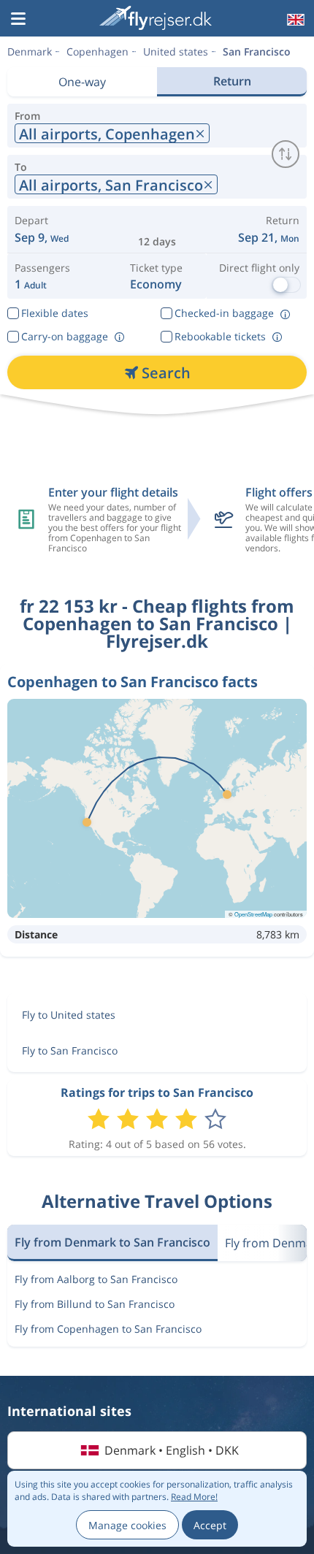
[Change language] (294, 19)
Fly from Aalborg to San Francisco (96, 1279)
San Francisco (257, 51)
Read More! (194, 1496)
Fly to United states (68, 1015)
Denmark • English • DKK (171, 1450)
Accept (210, 1525)
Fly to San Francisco (70, 1050)
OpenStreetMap (253, 914)
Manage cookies (127, 1525)
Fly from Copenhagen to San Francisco (108, 1329)
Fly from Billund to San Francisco (95, 1304)
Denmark (29, 51)
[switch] (285, 154)
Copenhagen (97, 51)
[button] (18, 19)
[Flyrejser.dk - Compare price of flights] (156, 18)
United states (175, 51)
